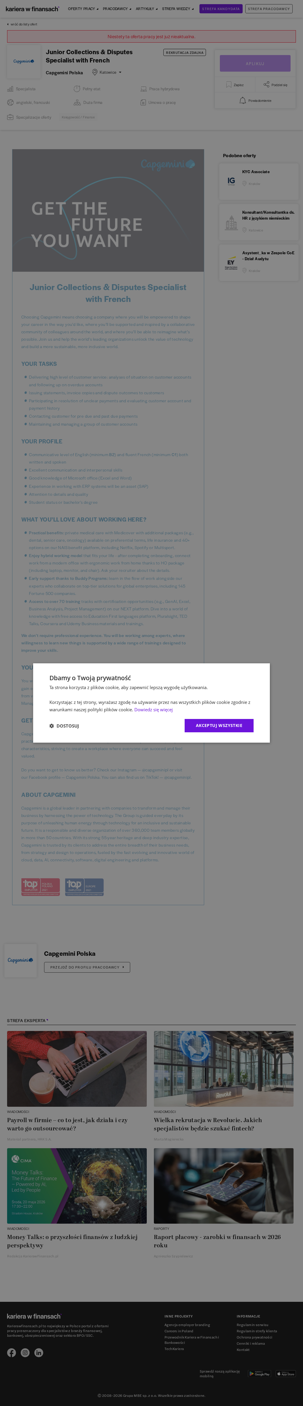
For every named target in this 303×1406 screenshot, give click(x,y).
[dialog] (151, 703)
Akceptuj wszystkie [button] (219, 725)
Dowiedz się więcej (153, 709)
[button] (64, 726)
